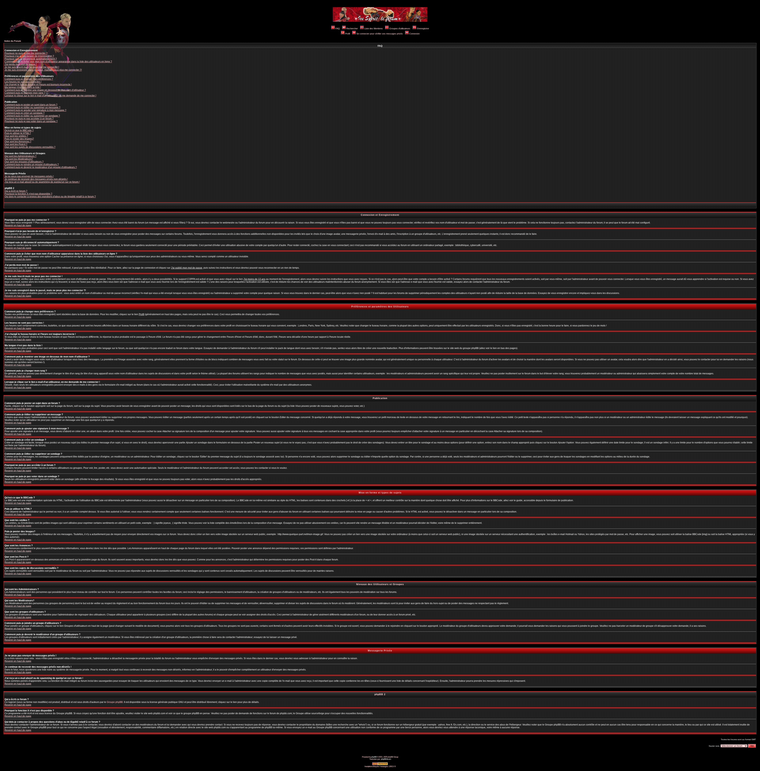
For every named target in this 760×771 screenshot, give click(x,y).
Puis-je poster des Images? (19, 138)
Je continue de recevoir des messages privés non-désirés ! (36, 179)
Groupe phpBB (115, 702)
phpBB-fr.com (386, 759)
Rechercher (352, 28)
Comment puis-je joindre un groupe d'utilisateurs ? (32, 164)
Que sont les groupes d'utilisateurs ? (24, 161)
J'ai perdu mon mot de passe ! (21, 64)
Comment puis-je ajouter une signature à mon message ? (35, 110)
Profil (347, 33)
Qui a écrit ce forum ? (16, 191)
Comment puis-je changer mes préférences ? (29, 79)
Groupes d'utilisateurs (399, 28)
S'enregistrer (423, 28)
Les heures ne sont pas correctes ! (23, 81)
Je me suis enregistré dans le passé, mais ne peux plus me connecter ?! (43, 69)
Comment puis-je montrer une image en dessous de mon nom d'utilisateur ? (45, 90)
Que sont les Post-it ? (16, 144)
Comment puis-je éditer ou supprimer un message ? (32, 107)
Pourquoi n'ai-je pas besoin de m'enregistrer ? (29, 56)
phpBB (374, 757)
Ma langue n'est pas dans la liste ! (23, 87)
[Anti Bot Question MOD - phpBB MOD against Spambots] (380, 764)
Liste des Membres (373, 28)
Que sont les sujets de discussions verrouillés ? (30, 147)
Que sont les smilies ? (16, 136)
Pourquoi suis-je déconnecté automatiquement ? (31, 58)
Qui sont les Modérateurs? (19, 159)
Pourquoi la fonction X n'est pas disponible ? (28, 193)
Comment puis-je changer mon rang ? (25, 92)
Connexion (414, 33)
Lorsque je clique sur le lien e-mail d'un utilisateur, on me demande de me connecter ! (50, 95)
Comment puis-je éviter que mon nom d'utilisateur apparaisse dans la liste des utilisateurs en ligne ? (58, 61)
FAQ (337, 28)
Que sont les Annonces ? (18, 141)
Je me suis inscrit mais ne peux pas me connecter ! (32, 67)
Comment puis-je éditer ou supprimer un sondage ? (32, 115)
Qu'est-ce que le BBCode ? (19, 130)
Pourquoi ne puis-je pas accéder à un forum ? (29, 118)
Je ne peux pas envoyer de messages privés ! (29, 176)
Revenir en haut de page (18, 225)
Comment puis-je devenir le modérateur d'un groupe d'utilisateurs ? (41, 167)
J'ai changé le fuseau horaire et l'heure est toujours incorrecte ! (38, 84)
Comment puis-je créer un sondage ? (25, 113)
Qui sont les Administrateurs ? (20, 156)
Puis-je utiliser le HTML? (18, 133)
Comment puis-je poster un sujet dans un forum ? (31, 104)
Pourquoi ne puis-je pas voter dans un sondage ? (31, 121)
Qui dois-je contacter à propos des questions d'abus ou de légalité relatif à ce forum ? (50, 196)
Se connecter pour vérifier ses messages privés (379, 33)
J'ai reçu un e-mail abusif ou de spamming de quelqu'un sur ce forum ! (42, 182)
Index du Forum (12, 41)
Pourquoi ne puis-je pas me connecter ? (26, 53)
